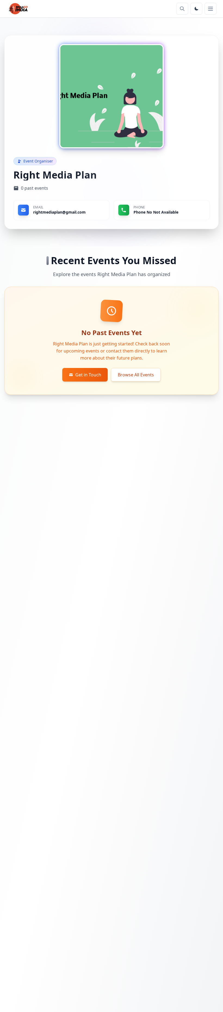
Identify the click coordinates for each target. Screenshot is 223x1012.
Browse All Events (136, 375)
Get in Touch (88, 375)
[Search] (182, 9)
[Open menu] (210, 9)
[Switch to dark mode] (196, 9)
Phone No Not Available (156, 212)
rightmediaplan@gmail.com (59, 212)
